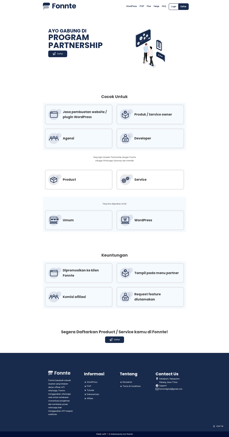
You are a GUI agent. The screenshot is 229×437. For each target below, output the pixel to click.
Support (163, 385)
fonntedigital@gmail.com (170, 389)
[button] (218, 426)
